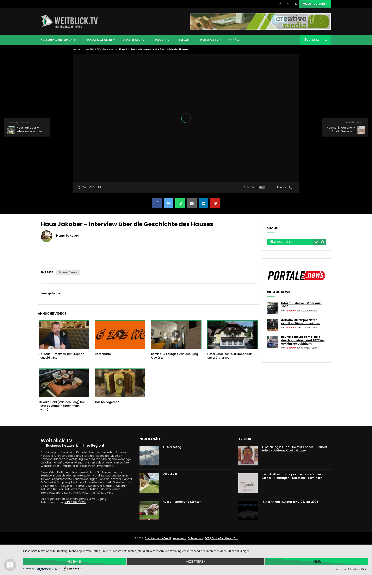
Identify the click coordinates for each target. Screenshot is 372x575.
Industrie (162, 40)
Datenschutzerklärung (358, 569)
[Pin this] (215, 203)
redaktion (291, 310)
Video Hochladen (315, 3)
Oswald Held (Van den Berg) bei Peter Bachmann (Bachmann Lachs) (61, 405)
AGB (207, 538)
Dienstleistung (134, 40)
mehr (317, 561)
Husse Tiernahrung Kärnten (182, 502)
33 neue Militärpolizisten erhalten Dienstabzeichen (300, 321)
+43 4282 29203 (75, 502)
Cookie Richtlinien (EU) (224, 538)
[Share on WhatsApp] (180, 203)
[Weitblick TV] (69, 21)
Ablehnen (74, 561)
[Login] (295, 4)
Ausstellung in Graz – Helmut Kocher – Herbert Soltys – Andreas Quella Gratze (294, 449)
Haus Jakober (67, 235)
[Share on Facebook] (157, 203)
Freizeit (184, 40)
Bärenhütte (103, 354)
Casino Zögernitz (107, 402)
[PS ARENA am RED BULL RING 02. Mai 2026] (248, 510)
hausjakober (51, 293)
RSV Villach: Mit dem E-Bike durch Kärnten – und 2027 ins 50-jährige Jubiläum (303, 340)
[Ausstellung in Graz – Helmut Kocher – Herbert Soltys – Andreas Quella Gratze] (248, 455)
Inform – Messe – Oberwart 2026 (301, 305)
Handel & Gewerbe (99, 40)
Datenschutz (195, 538)
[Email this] (192, 203)
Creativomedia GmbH (158, 538)
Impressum (179, 538)
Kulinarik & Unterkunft (58, 40)
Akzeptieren (196, 561)
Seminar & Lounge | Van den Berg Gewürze (174, 356)
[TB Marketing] (149, 455)
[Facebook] (280, 4)
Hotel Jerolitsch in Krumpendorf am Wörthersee (229, 356)
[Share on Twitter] (168, 203)
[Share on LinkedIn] (203, 203)
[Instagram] (288, 4)
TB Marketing (172, 447)
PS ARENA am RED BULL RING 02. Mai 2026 (290, 502)
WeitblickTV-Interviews (99, 49)
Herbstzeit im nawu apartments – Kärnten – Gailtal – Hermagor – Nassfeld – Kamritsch (292, 476)
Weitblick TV (209, 40)
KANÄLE (234, 40)
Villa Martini (171, 474)
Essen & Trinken (68, 272)
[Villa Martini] (149, 483)
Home (76, 49)
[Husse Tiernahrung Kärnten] (149, 510)
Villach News (278, 292)
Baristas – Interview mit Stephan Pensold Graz (61, 356)
